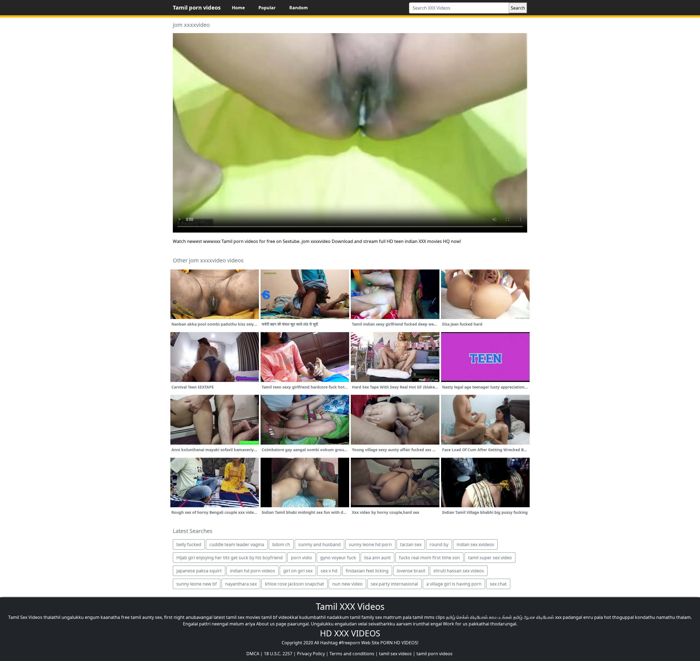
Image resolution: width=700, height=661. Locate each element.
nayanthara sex (241, 584)
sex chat (498, 584)
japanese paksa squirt (199, 571)
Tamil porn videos (197, 7)
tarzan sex (410, 544)
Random (298, 8)
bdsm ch (281, 544)
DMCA (252, 654)
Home (238, 8)
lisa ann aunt (377, 558)
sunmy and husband (319, 544)
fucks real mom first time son (429, 558)
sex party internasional (394, 584)
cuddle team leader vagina (236, 544)
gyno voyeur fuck (338, 558)
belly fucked (188, 544)
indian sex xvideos (475, 544)
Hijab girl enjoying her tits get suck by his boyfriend (229, 558)
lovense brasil (411, 571)
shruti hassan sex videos (458, 571)
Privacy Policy (311, 654)
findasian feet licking (367, 571)
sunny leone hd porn (370, 544)
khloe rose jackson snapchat (294, 584)
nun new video (347, 584)
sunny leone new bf (196, 584)
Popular (267, 8)
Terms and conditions (351, 654)
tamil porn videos (434, 654)
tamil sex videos (395, 654)
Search (518, 8)
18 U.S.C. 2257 (278, 654)
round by (439, 544)
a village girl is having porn (454, 584)
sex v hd (329, 571)
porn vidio (301, 558)
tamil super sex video (490, 558)
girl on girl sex (298, 571)
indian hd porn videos (252, 571)
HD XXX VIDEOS (350, 633)
